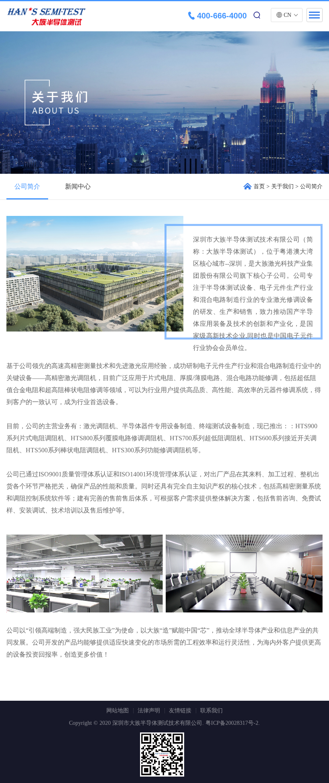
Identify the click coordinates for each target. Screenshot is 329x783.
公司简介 (27, 186)
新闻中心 (78, 186)
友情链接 (180, 711)
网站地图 (117, 711)
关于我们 (282, 186)
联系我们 (211, 711)
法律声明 (149, 711)
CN (287, 15)
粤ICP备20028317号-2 (231, 723)
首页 (259, 186)
